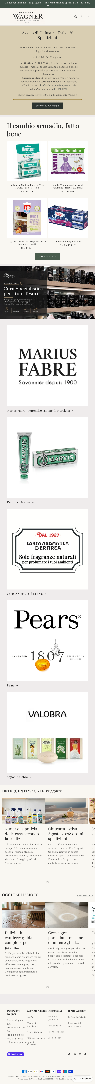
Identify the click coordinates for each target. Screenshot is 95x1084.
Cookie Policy (54, 1038)
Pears (11, 685)
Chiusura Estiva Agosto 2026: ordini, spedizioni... (66, 833)
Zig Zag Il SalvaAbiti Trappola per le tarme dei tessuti (27, 242)
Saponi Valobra (17, 777)
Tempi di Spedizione (32, 1024)
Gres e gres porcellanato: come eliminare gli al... (65, 937)
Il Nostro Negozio (36, 1038)
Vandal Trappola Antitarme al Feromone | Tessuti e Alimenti (68, 186)
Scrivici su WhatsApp (47, 105)
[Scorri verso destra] (53, 881)
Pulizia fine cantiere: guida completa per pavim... (18, 940)
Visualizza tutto (47, 256)
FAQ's (30, 1017)
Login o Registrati (77, 1017)
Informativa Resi (56, 1031)
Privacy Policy (55, 1025)
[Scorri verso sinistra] (41, 881)
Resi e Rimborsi (35, 1032)
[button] (6, 17)
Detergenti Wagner (22, 1076)
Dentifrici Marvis (18, 502)
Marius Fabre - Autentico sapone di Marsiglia (38, 410)
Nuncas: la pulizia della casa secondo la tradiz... (22, 833)
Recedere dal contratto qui (74, 1024)
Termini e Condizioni (53, 1018)
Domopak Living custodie (68, 241)
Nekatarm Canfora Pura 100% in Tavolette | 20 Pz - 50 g (27, 186)
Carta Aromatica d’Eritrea (25, 594)
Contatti (31, 1044)
